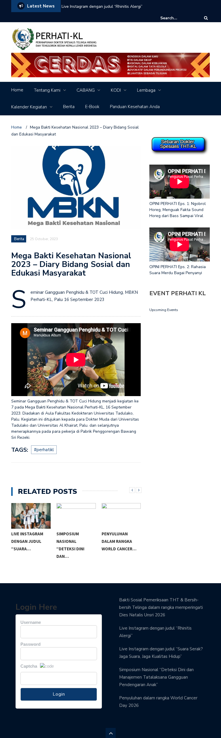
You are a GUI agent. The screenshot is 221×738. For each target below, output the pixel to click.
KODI (116, 90)
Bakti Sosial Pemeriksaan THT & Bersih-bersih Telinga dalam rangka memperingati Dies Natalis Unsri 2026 (161, 607)
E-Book (92, 107)
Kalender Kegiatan (29, 107)
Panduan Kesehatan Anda (135, 107)
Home (17, 90)
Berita (69, 107)
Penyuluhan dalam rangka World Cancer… (119, 541)
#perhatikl (44, 450)
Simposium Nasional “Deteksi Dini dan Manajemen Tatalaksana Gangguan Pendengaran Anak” (156, 677)
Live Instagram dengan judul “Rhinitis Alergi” (102, 6)
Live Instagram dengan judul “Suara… (27, 541)
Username (30, 622)
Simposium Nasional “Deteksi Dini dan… (70, 545)
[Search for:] (177, 18)
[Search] (206, 18)
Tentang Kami (47, 90)
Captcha (28, 666)
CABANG (86, 90)
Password (30, 644)
